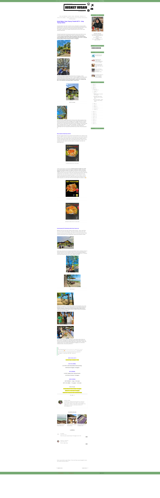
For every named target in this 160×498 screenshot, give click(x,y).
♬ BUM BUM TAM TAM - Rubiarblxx (69, 353)
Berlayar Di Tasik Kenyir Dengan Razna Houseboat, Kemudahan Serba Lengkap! (97, 71)
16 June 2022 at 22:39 (63, 441)
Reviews (73, 16)
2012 (94, 122)
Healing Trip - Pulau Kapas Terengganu (72, 390)
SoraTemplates (61, 473)
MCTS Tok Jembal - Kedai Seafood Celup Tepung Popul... (98, 100)
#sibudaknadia (79, 350)
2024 (94, 85)
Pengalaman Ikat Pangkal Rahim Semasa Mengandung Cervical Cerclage (98, 60)
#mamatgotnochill (61, 351)
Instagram (74, 359)
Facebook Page (68, 359)
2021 (94, 111)
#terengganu (60, 353)
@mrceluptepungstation (62, 349)
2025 (94, 84)
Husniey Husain (67, 400)
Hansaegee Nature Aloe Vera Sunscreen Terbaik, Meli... (98, 97)
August (95, 91)
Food (60, 16)
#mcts (65, 351)
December (96, 89)
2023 (94, 87)
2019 (94, 114)
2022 (94, 88)
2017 (94, 117)
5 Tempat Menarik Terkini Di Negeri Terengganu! (72, 388)
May (95, 103)
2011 (94, 123)
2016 (94, 119)
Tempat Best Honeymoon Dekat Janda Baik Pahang (72, 392)
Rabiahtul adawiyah (64, 440)
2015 (94, 120)
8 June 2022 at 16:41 (63, 434)
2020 (94, 113)
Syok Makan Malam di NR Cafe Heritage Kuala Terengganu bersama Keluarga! (99, 76)
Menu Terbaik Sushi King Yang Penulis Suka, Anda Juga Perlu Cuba (99, 65)
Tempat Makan (77, 16)
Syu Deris (62, 433)
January (95, 109)
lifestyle (69, 16)
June (95, 92)
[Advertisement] (80, 480)
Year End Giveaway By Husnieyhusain (98, 55)
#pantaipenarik (77, 351)
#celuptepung (69, 351)
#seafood (73, 351)
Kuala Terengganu (65, 16)
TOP (84, 16)
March (95, 106)
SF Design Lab (71, 473)
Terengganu (82, 16)
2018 (94, 116)
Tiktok (78, 359)
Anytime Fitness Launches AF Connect (98, 94)
